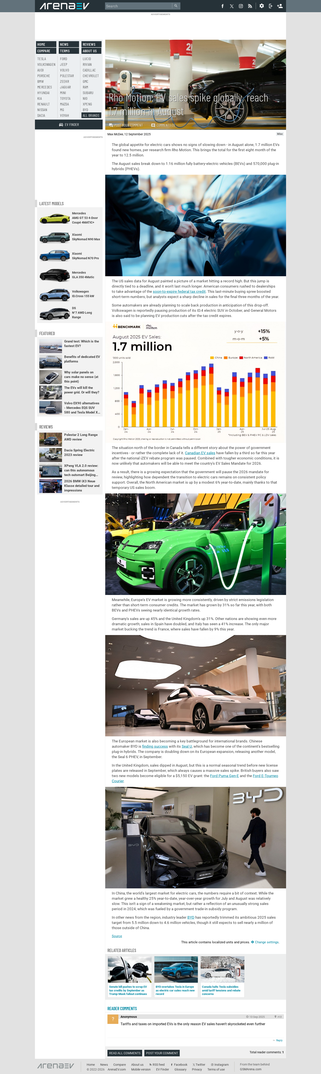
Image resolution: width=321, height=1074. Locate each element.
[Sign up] (280, 5)
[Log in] (270, 6)
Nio (85, 98)
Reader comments (122, 1008)
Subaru (88, 92)
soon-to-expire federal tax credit (179, 291)
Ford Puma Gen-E (224, 776)
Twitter (200, 1064)
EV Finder (162, 1069)
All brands (91, 115)
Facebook (180, 1064)
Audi (40, 70)
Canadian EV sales (200, 453)
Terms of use (216, 1069)
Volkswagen (46, 64)
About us (90, 50)
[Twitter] (231, 6)
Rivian (87, 64)
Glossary (180, 1069)
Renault (43, 104)
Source (117, 936)
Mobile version (141, 1069)
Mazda (64, 104)
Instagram (221, 1064)
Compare (43, 50)
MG (62, 109)
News (64, 44)
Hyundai (43, 92)
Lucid (87, 58)
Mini (63, 92)
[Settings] (261, 6)
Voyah (64, 115)
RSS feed (159, 1064)
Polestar (67, 75)
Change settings (266, 942)
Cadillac (89, 70)
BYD (190, 917)
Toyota (65, 98)
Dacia (41, 115)
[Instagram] (240, 6)
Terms (65, 50)
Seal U (187, 746)
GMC (85, 81)
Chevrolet (91, 75)
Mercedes (44, 87)
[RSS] (250, 6)
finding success (155, 746)
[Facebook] (222, 6)
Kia (39, 98)
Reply (279, 1040)
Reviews (89, 44)
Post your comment (128, 125)
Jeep (63, 64)
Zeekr (64, 81)
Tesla (41, 58)
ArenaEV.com (117, 1069)
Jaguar (65, 87)
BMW (40, 81)
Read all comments (124, 1053)
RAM (85, 87)
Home (41, 44)
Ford (63, 58)
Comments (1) (166, 125)
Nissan (42, 109)
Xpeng (87, 104)
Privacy (197, 1069)
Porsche (43, 75)
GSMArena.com (250, 1069)
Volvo (64, 70)
